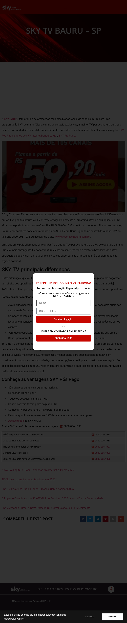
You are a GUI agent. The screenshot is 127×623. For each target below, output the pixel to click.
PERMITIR (112, 617)
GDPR (20, 618)
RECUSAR (90, 617)
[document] (63, 311)
